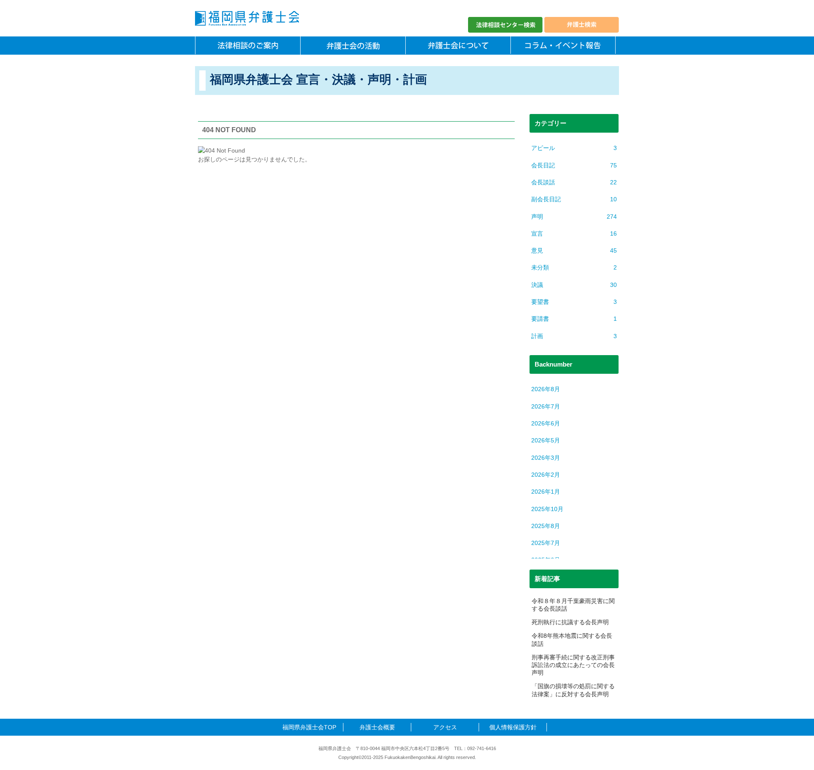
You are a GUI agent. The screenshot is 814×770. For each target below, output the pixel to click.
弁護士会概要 (377, 727)
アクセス (445, 727)
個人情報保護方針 (513, 727)
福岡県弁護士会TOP (309, 727)
